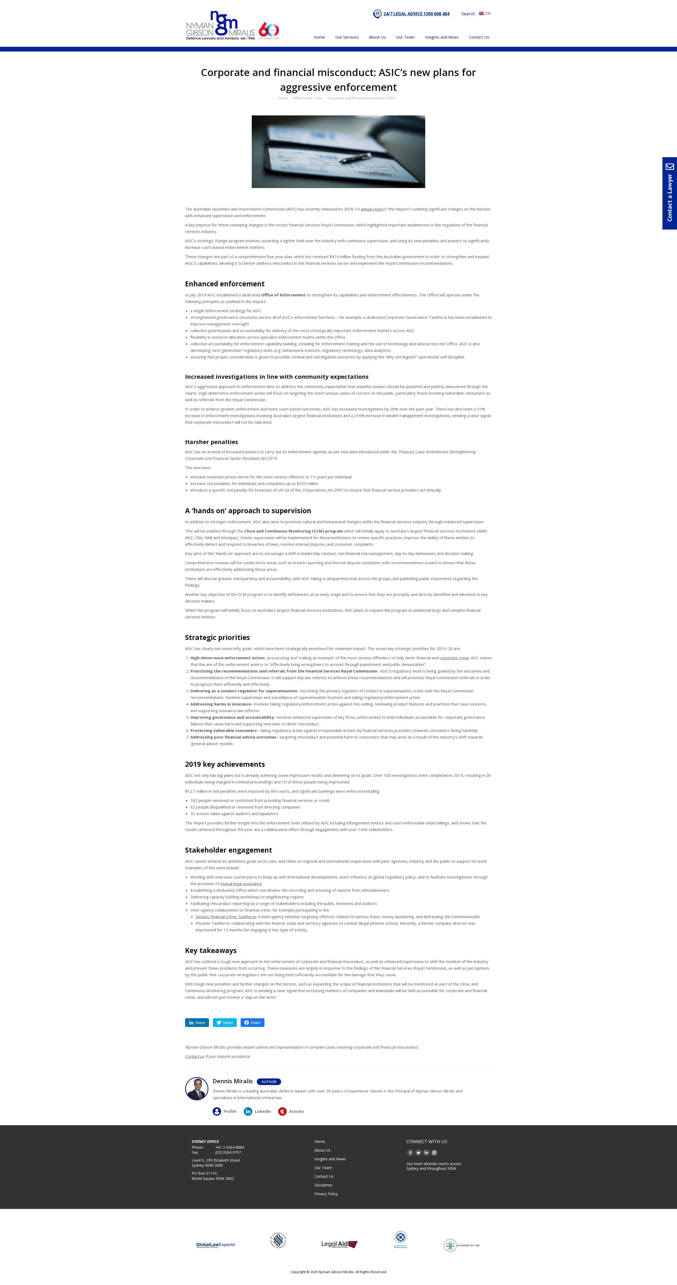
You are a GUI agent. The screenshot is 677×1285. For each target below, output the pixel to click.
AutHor (269, 1081)
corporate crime (454, 657)
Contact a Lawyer (669, 198)
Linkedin (197, 1022)
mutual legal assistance (241, 883)
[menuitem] (483, 13)
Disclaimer (323, 1185)
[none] (483, 13)
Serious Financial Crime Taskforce (226, 916)
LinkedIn (263, 1111)
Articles (296, 1111)
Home (319, 1141)
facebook (252, 1022)
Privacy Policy (326, 1193)
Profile (230, 1111)
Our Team (323, 1167)
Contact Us (323, 1176)
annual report (373, 209)
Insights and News (330, 1158)
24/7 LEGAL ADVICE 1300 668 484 (416, 14)
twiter (225, 1022)
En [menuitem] (488, 13)
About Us (322, 1150)
